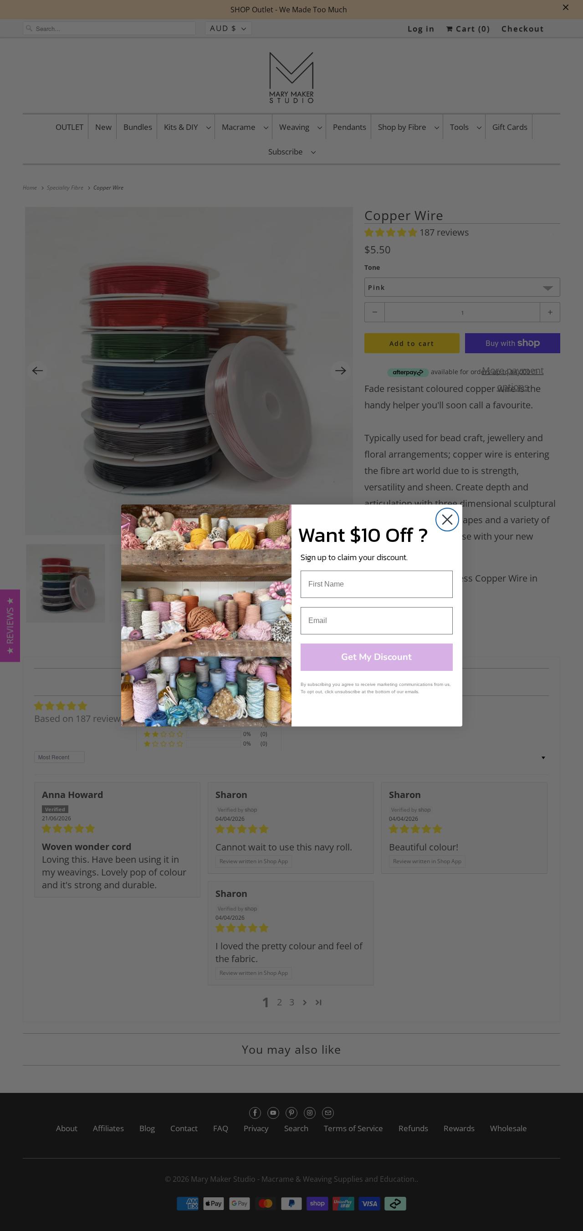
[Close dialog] (447, 519)
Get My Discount (376, 657)
